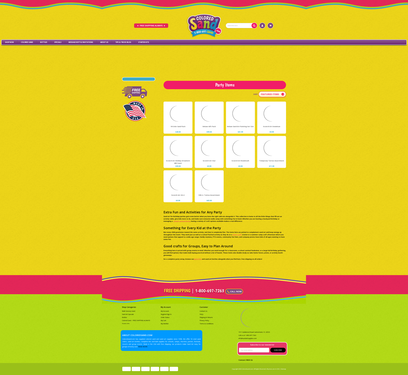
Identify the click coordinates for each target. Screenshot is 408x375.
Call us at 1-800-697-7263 (247, 335)
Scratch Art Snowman (271, 126)
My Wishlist (165, 324)
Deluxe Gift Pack (209, 126)
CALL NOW (236, 291)
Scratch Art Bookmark (240, 161)
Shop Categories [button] (129, 307)
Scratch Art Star (209, 161)
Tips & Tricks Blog (123, 42)
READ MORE (142, 347)
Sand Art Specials (128, 314)
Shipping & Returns (206, 317)
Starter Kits (143, 42)
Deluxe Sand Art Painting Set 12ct (240, 126)
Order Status (165, 317)
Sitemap (283, 369)
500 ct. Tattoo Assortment (209, 195)
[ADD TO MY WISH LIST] (187, 111)
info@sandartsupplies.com (248, 338)
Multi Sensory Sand (128, 311)
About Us (104, 42)
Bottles (43, 42)
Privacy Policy (204, 320)
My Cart (163, 320)
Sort (255, 94)
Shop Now (9, 42)
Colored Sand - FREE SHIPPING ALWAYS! (136, 320)
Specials (57, 42)
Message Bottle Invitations (81, 42)
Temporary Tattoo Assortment (271, 161)
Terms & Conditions (206, 324)
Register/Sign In (166, 314)
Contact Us (203, 311)
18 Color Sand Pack (178, 126)
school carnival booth (182, 221)
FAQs (201, 314)
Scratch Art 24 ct (178, 195)
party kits (197, 259)
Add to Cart (178, 120)
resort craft (237, 235)
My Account (165, 311)
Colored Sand (27, 42)
